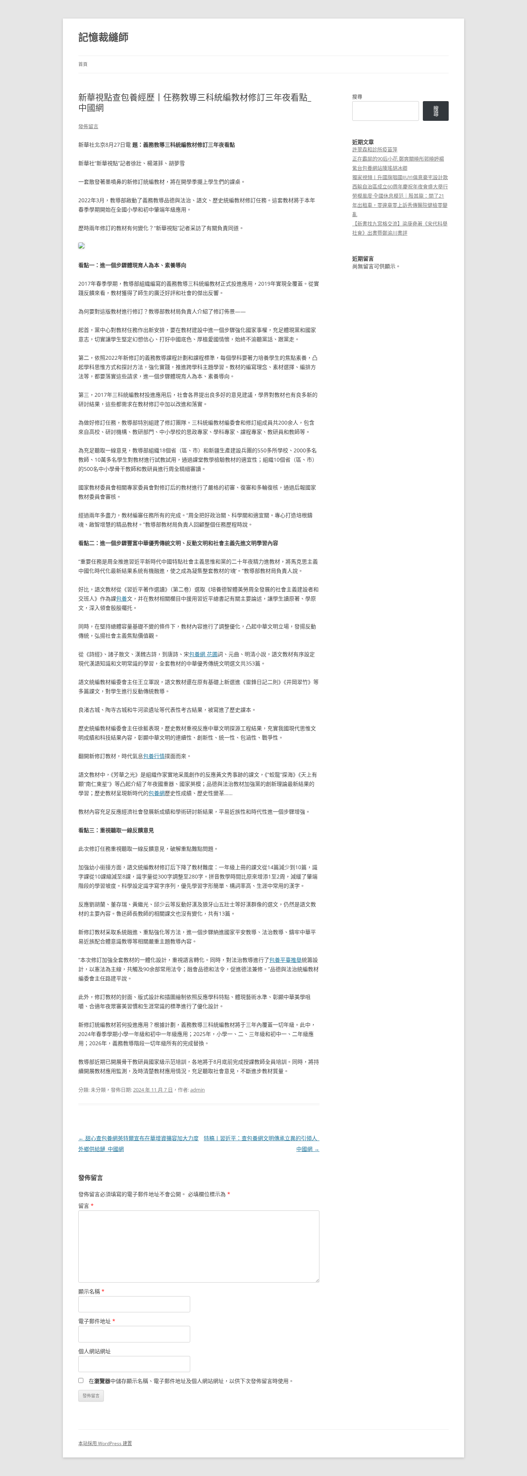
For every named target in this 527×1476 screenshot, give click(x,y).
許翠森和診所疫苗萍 (374, 149)
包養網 (157, 793)
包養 (121, 598)
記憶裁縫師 (103, 37)
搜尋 (357, 96)
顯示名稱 (91, 1291)
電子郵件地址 (96, 1321)
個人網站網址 (94, 1351)
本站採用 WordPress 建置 (105, 1443)
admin (197, 1089)
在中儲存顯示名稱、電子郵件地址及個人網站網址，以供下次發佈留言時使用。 (191, 1381)
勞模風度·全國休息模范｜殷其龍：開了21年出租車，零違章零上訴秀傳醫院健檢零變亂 (400, 205)
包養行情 (154, 756)
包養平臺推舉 (285, 959)
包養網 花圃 (203, 654)
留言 (86, 1205)
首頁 (83, 64)
